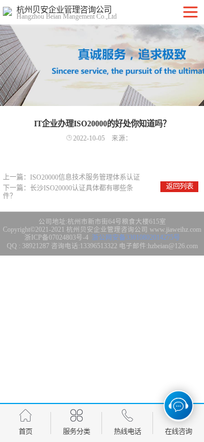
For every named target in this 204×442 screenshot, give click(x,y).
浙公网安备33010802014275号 (135, 237)
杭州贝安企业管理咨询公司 (107, 229)
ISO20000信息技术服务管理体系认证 (85, 177)
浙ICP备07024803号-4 (56, 237)
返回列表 (179, 186)
